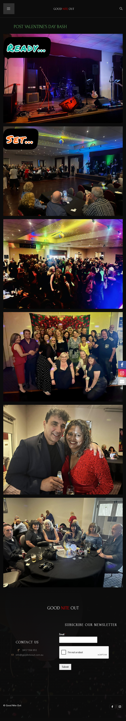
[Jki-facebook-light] (112, 707)
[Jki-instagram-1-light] (120, 707)
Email (62, 634)
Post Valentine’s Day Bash (40, 26)
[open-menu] (8, 8)
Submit (65, 667)
